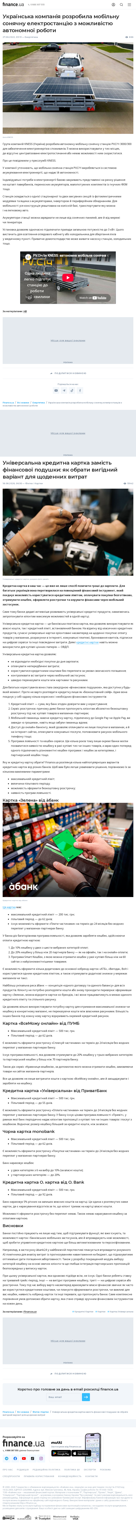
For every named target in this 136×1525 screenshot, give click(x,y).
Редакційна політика (46, 1470)
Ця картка (9, 907)
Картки (100, 1311)
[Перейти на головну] (13, 4)
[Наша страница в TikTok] (32, 1458)
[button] (86, 1397)
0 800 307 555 (38, 5)
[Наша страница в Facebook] (15, 1458)
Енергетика (31, 37)
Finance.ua (8, 402)
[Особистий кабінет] (113, 4)
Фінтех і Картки (34, 483)
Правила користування (39, 1476)
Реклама (105, 1470)
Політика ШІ (72, 1470)
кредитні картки (87, 642)
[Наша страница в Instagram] (41, 1458)
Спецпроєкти (11, 1476)
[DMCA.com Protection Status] (9, 1521)
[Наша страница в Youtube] (24, 1458)
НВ (25, 311)
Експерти (90, 1470)
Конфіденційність (69, 1476)
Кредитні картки (82, 1311)
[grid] (68, 914)
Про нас (8, 1470)
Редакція (23, 1470)
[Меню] (129, 4)
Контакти (91, 1476)
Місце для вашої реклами (68, 340)
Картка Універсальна (120, 1311)
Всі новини (23, 402)
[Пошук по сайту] (121, 4)
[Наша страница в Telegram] (7, 1458)
